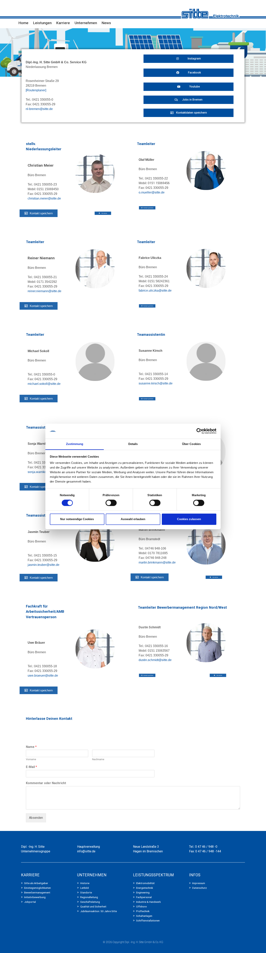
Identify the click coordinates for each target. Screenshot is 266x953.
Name (31, 734)
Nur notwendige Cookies (77, 519)
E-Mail (31, 754)
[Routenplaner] (36, 90)
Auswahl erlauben (133, 519)
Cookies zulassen (189, 519)
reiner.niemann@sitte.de (44, 291)
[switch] (111, 503)
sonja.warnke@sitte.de (43, 472)
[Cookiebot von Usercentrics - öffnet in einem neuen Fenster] (199, 431)
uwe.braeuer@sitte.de (43, 675)
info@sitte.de (86, 851)
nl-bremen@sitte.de (39, 109)
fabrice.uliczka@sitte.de (155, 290)
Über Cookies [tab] (191, 444)
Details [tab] (133, 444)
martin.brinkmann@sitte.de (157, 562)
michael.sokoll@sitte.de (44, 383)
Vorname (31, 747)
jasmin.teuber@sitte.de (43, 564)
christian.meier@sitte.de (44, 198)
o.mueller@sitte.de (152, 192)
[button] (188, 58)
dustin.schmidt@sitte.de (155, 660)
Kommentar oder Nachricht (46, 771)
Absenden (36, 805)
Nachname (98, 747)
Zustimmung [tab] (74, 444)
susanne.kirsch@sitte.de (156, 383)
